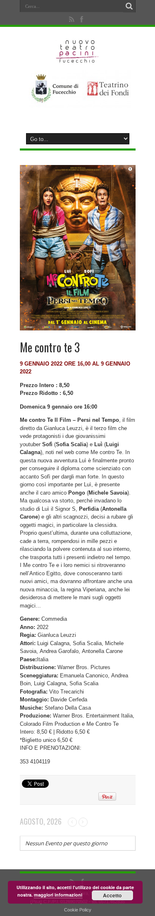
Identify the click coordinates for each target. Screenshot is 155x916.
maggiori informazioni (58, 895)
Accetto (112, 895)
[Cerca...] (129, 6)
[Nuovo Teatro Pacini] (77, 60)
